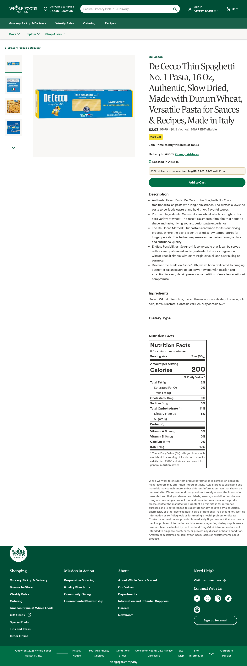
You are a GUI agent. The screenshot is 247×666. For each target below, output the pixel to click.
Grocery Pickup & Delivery (28, 580)
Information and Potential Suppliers (143, 601)
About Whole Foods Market (137, 580)
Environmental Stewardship (83, 601)
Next (13, 148)
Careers (123, 608)
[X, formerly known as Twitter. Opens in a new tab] (207, 598)
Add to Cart (197, 182)
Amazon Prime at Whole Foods (31, 608)
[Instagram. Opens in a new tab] (218, 598)
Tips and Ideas (20, 629)
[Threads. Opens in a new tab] (197, 609)
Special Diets (19, 622)
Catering (16, 601)
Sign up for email (215, 620)
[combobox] (125, 9)
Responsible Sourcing (79, 580)
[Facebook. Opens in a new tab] (197, 598)
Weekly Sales (19, 594)
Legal (211, 653)
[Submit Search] (175, 9)
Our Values (126, 587)
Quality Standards (77, 587)
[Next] (74, 106)
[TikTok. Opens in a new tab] (228, 598)
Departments (127, 594)
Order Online (19, 636)
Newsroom (125, 615)
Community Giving (77, 594)
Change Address (187, 154)
